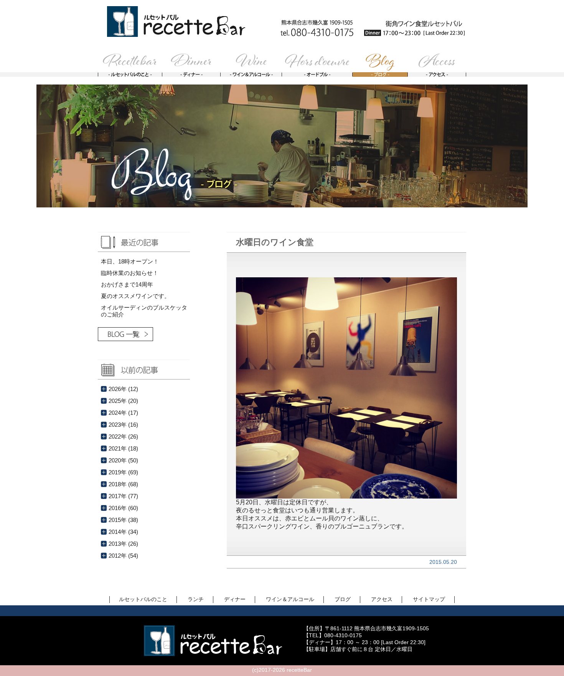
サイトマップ (429, 599)
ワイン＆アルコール (290, 599)
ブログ (343, 599)
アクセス (381, 599)
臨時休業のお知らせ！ (129, 273)
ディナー (235, 599)
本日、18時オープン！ (130, 261)
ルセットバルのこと (143, 599)
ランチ (196, 599)
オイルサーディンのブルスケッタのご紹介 (144, 311)
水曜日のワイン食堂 (274, 242)
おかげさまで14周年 (127, 284)
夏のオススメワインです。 (135, 296)
